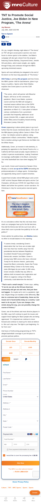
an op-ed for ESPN (21, 169)
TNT (9, 487)
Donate (34, 493)
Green (3, 127)
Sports (25, 487)
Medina (29, 236)
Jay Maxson (5, 27)
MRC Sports (17, 487)
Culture (3, 487)
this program (22, 79)
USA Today (5, 79)
